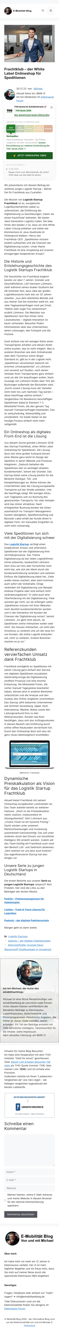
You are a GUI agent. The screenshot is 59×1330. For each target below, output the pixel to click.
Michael (38, 88)
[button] (43, 11)
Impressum (29, 1325)
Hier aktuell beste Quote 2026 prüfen (31, 115)
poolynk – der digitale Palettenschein (29, 940)
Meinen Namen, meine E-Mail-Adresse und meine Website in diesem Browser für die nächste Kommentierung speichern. (29, 1200)
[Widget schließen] (52, 107)
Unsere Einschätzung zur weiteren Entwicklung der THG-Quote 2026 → (28, 145)
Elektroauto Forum (14, 1308)
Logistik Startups (18, 936)
